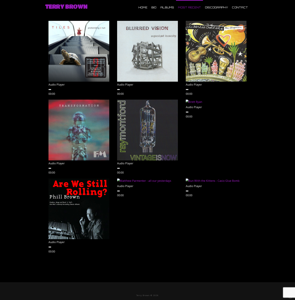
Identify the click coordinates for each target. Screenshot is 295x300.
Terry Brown (66, 6)
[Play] (49, 89)
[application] (79, 91)
